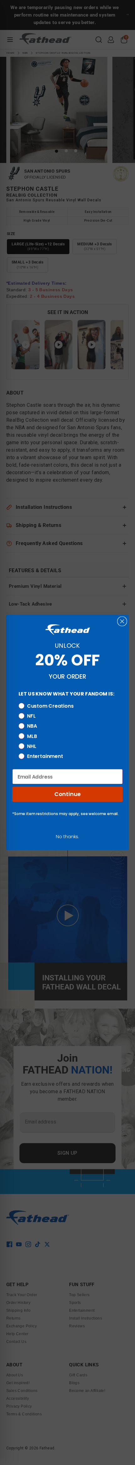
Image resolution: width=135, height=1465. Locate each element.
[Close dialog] (122, 621)
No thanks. (67, 836)
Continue (67, 794)
